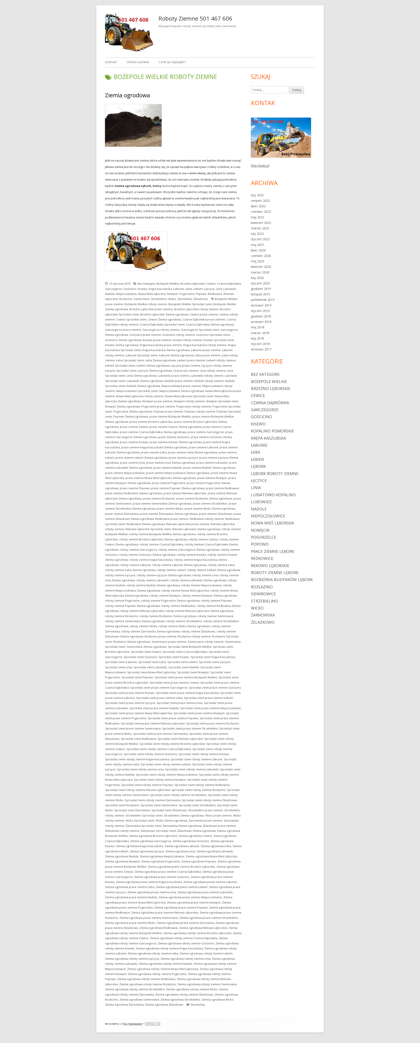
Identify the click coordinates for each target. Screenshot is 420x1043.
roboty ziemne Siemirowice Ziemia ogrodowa (135, 621)
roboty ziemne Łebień (171, 570)
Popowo (201, 294)
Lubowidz (229, 289)
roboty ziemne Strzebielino (184, 621)
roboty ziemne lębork (274, 572)
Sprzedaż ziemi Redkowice (138, 739)
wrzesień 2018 (261, 322)
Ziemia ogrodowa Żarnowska (124, 1004)
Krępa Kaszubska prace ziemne (161, 345)
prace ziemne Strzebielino (210, 503)
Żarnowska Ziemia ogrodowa (182, 826)
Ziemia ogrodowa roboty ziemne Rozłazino (147, 984)
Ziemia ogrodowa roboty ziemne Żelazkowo (184, 994)
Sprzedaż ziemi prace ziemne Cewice (174, 682)
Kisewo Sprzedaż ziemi (218, 340)
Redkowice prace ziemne (171, 519)
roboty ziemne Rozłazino (121, 616)
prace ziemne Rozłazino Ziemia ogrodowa (204, 498)
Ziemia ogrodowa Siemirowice (139, 999)
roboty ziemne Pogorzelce (122, 600)
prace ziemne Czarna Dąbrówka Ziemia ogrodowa (153, 432)
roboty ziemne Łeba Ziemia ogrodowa (130, 570)
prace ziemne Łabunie (203, 447)
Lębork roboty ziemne (274, 473)
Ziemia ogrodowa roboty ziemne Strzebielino (135, 989)
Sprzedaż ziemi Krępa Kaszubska (213, 657)
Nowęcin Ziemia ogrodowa (122, 406)
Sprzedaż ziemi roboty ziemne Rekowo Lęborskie (137, 790)
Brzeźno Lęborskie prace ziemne (151, 309)
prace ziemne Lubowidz (212, 463)
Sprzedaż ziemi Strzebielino (197, 805)
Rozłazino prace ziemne (161, 636)
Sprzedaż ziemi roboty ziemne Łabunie (196, 759)
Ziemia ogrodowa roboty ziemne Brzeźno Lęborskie (197, 933)
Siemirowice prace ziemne (169, 642)
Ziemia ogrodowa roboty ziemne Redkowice (146, 979)
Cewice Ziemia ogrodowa (164, 319)
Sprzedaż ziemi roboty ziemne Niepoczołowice (167, 775)
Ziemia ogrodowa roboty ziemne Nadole (165, 964)
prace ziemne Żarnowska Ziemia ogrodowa (169, 514)
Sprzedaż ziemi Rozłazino (122, 805)
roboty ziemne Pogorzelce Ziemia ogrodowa (170, 600)
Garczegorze (113, 289)
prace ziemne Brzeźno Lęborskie (151, 422)
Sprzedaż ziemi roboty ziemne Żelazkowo (209, 800)
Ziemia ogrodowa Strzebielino (180, 999)
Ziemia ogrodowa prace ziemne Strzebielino (208, 918)
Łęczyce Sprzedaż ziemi (120, 371)
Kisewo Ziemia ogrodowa (121, 345)
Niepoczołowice (126, 294)
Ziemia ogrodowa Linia (180, 851)
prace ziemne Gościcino (173, 437)
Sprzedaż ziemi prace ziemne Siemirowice (133, 728)
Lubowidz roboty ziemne (207, 376)
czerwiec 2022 (261, 211)
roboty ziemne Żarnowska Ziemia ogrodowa (150, 631)
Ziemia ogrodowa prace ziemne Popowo (181, 907)
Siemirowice (142, 299)
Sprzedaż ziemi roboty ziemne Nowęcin (160, 780)
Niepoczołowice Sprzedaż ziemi (137, 391)
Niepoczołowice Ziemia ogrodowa (181, 391)
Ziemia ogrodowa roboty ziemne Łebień (206, 953)
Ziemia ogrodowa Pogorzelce (160, 861)
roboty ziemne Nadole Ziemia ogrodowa (153, 585)
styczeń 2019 (260, 311)
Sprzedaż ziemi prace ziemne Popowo (173, 718)
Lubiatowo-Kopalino (273, 494)
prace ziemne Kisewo (134, 442)
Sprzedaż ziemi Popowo (137, 677)
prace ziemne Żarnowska (122, 514)
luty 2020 (257, 278)
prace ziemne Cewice (134, 427)
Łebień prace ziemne (191, 360)
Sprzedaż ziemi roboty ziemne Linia (140, 769)
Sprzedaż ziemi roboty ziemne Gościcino (150, 754)
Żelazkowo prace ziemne (219, 826)
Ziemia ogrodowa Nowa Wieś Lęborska (211, 856)
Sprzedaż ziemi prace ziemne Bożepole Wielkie (185, 677)
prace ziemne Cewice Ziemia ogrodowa (175, 427)
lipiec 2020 (258, 250)
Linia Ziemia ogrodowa (142, 376)
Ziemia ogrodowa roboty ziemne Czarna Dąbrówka (183, 938)
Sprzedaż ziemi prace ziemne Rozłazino (212, 723)
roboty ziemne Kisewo (191, 555)
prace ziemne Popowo (135, 488)
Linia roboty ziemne (213, 371)
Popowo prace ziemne (168, 411)
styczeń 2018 (260, 344)
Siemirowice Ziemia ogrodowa (146, 647)
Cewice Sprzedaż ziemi (131, 319)
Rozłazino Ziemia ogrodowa (131, 642)
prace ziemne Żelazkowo (215, 514)
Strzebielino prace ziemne (205, 810)
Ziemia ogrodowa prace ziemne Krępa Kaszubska (149, 882)
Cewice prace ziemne (204, 314)
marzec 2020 (260, 272)
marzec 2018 (260, 333)
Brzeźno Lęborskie (192, 284)
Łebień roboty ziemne (221, 360)
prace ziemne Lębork (272, 551)
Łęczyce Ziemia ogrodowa (155, 371)
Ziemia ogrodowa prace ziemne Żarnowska (185, 923)
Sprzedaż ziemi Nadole (183, 667)
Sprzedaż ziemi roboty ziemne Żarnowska (152, 800)
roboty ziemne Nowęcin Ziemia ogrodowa (209, 595)
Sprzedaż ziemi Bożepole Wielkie (190, 647)
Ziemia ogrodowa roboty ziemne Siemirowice (207, 984)
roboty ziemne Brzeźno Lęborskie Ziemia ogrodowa (153, 539)
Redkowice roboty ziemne (207, 519)
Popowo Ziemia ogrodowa (130, 416)
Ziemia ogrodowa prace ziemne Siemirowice (148, 918)
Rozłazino (125, 299)
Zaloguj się (152, 1023)
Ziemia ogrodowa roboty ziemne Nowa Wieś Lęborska (162, 969)
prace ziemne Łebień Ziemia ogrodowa (141, 458)
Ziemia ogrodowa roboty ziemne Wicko (192, 989)
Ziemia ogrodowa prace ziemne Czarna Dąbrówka (168, 872)
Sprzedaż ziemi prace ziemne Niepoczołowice (210, 708)
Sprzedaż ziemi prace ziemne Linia (180, 703)
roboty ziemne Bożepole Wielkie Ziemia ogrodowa (162, 534)
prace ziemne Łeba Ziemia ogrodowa (192, 452)
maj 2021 (257, 245)
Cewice (211, 284)
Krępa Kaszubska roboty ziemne (205, 345)
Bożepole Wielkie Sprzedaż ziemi (190, 304)
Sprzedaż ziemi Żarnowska (132, 810)
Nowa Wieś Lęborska (152, 294)
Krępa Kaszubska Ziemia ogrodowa (165, 350)
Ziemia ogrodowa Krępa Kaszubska (139, 846)
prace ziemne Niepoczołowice (125, 473)
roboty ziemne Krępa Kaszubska (151, 560)
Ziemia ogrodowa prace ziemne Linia (151, 892)
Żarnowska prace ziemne (205, 820)
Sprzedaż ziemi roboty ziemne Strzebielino (178, 795)
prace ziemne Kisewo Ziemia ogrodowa (176, 442)
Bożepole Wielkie (167, 284)
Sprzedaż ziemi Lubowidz (150, 667)
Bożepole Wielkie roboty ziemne (145, 304)
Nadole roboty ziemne (209, 381)
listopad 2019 (260, 294)
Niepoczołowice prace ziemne (181, 386)
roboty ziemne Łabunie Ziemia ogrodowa (179, 565)
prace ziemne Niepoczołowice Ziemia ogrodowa (177, 473)
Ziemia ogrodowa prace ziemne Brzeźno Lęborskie (181, 867)
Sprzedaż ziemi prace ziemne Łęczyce (130, 703)
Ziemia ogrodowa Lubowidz (215, 851)
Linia (219, 289)
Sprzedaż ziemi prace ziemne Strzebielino (190, 728)
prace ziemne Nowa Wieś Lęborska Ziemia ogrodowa (161, 478)
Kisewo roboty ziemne (187, 340)
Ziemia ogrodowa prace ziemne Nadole (131, 897)
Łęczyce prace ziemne (185, 365)
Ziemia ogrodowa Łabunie (181, 846)
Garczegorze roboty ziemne (161, 330)
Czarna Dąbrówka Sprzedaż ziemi (162, 324)
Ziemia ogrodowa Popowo (198, 861)
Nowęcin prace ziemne (157, 401)
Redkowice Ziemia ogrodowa (146, 524)
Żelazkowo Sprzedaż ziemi (158, 831)
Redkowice (215, 294)
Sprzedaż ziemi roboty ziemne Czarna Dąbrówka (158, 749)
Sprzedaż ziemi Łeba (152, 662)
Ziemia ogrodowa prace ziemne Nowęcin (194, 902)
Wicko (172, 299)
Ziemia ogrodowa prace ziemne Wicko (130, 923)
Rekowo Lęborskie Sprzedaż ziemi (148, 529)
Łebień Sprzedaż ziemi (120, 365)
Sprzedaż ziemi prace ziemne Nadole (154, 708)
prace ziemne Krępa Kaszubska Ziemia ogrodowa (154, 447)
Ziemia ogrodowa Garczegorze (150, 841)
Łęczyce (209, 289)
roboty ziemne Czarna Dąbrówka (161, 544)
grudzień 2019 (261, 289)
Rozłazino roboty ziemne (194, 636)
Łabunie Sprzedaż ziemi (142, 355)
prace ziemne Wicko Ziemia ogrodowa (210, 508)
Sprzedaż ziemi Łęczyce (214, 662)
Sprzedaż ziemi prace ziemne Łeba (159, 698)
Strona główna (138, 62)
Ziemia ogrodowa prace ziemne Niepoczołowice (190, 897)
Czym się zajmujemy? (172, 62)
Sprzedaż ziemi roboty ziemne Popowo (147, 785)
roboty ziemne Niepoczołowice (201, 585)
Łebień (198, 289)
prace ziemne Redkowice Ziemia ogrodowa (133, 493)
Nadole (110, 294)
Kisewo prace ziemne (157, 340)
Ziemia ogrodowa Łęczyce (147, 851)
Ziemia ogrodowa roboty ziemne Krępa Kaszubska (169, 948)
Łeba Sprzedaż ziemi (130, 360)
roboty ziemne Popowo (216, 600)
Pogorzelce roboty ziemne (193, 406)
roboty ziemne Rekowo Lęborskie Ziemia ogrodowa (199, 611)
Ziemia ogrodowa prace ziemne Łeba (129, 887)
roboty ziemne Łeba (221, 565)
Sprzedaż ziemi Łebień (182, 662)
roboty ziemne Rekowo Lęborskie (142, 611)
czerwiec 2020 (261, 256)
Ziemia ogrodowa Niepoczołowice (162, 856)
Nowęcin (172, 294)
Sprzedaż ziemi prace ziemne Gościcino (215, 688)
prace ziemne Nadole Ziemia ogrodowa (209, 468)
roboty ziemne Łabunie (135, 565)
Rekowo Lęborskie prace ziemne (187, 524)
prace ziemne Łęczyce (183, 458)
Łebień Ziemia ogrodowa (153, 365)
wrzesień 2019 (261, 305)
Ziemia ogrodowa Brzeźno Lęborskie (153, 836)
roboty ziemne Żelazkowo (198, 631)
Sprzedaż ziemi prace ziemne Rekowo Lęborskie (153, 723)
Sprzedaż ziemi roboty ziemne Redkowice (202, 785)
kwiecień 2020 (261, 267)
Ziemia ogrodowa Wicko (217, 999)
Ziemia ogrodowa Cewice (195, 836)
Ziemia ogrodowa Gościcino (191, 841)
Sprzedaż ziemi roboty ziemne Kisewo (203, 754)
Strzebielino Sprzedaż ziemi (144, 815)
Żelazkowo (201, 299)
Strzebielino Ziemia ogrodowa (184, 815)
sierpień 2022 (260, 201)
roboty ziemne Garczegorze (138, 550)
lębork (258, 466)
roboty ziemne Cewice (203, 539)
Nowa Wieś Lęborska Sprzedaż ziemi (189, 396)
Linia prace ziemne (185, 371)
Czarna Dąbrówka (229, 284)
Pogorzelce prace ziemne (158, 406)
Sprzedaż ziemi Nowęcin (193, 672)
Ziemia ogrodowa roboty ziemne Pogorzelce (157, 974)
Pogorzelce (186, 294)
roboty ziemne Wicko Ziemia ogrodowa (184, 626)
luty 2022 (257, 234)
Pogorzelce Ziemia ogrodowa (132, 411)
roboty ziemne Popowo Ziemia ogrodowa (132, 606)
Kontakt (111, 62)
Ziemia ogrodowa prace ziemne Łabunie (210, 882)
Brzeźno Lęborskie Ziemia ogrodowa (164, 314)
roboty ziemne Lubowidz (152, 580)
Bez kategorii (146, 284)
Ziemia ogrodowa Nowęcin (122, 861)
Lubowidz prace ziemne (173, 376)
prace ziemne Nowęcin (212, 478)
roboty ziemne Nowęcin (164, 595)
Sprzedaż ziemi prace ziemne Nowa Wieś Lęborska (138, 713)
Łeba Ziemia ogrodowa (160, 360)
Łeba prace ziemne (207, 355)
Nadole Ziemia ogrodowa (143, 386)
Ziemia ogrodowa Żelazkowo (164, 1004)
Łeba (189, 289)
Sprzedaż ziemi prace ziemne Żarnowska (160, 734)
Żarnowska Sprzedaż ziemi (143, 826)
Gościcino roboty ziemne (178, 335)
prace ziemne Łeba (154, 452)
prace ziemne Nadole (167, 468)
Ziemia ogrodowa (127, 95)
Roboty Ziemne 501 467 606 (195, 18)
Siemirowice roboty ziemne (206, 642)
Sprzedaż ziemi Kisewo (174, 657)
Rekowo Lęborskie (270, 565)
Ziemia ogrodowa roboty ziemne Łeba (153, 953)
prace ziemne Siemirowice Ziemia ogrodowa (162, 503)
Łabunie (178, 289)
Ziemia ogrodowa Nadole (121, 856)
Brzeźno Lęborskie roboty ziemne (196, 309)
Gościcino (130, 289)
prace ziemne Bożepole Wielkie (170, 416)
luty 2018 (257, 338)
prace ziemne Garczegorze (206, 432)
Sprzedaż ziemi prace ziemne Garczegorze (158, 688)
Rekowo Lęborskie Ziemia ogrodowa (196, 529)
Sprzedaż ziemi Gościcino (140, 657)
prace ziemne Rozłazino (159, 498)
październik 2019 (263, 300)
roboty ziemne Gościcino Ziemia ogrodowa (147, 555)
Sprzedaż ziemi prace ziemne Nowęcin (199, 713)
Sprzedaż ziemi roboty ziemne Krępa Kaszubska (137, 759)
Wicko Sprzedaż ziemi (140, 820)
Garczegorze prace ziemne (123, 330)
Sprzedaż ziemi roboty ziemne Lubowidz (192, 769)
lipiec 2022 (258, 206)
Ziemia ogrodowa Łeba (216, 846)
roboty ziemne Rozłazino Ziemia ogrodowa (167, 616)
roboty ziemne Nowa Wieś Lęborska (185, 590)
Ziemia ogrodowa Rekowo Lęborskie (203, 928)
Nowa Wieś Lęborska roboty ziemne (140, 396)
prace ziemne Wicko (170, 508)
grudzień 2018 (261, 316)
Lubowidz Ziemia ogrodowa (145, 381)
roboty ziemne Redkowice (178, 606)
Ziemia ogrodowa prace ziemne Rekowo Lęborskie (164, 912)
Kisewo (142, 289)
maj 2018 (257, 327)
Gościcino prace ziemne (145, 335)
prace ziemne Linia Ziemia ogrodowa (170, 463)
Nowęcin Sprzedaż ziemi (222, 401)
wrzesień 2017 (261, 349)
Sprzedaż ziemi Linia (118, 667)
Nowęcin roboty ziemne (189, 401)
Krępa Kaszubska (160, 289)
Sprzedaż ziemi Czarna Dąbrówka (185, 652)
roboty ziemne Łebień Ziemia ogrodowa (213, 570)
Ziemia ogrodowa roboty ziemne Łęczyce (132, 959)
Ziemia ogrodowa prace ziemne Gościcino (161, 877)
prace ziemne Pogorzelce (169, 483)
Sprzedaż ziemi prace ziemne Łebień (208, 698)
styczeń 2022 (260, 239)
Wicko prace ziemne (218, 815)
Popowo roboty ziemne (199, 411)
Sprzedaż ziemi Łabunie (121, 662)
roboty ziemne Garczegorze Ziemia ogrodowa (188, 550)
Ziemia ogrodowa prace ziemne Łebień (182, 887)
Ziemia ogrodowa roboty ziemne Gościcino (186, 943)
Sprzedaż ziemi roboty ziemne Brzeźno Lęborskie (172, 744)
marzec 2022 (260, 228)
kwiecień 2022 (261, 223)
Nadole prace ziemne (178, 381)
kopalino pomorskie (272, 431)
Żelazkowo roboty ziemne (122, 831)
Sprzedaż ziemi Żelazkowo (169, 810)
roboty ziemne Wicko (143, 626)
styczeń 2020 (260, 283)
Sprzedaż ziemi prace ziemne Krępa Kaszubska (187, 693)
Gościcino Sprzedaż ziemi (213, 335)
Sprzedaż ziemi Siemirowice (158, 805)
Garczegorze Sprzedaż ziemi (200, 330)
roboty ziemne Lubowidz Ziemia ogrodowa (198, 580)
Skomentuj (198, 1004)
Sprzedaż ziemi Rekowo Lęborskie (180, 739)
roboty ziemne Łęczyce (120, 575)
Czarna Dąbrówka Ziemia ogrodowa (210, 324)
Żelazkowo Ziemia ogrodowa (196, 831)
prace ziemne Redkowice (222, 488)
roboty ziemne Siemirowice (215, 616)
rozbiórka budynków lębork (282, 579)
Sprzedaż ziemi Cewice (146, 652)
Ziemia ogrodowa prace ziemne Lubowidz (205, 892)
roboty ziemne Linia (205, 575)
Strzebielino (159, 299)
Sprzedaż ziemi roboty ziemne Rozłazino (199, 790)
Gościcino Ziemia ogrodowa (123, 340)
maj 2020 (257, 261)
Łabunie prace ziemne (205, 350)
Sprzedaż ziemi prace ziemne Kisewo (129, 693)
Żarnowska (184, 299)
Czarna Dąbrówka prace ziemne (203, 319)
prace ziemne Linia (132, 463)
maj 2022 (257, 217)
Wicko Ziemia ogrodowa (171, 820)
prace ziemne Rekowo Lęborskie (184, 493)
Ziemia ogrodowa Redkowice (159, 928)
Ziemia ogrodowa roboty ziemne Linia (185, 959)
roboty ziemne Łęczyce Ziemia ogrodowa (164, 575)
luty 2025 (257, 195)
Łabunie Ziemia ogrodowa (176, 355)
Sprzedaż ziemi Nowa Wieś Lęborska (151, 672)
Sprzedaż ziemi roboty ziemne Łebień (166, 764)
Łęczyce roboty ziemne (216, 365)
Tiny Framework (132, 1023)
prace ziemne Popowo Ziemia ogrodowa (178, 488)
